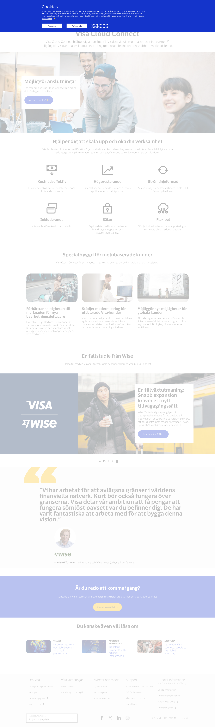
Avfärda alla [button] (77, 26)
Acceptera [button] (52, 26)
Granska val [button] (97, 26)
